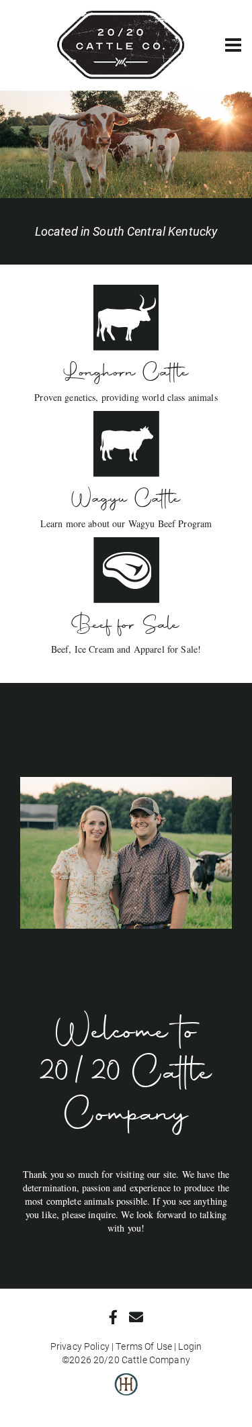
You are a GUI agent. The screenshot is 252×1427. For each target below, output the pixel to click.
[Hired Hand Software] (126, 1393)
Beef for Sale (126, 624)
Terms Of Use (144, 1346)
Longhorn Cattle (126, 372)
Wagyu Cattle (126, 498)
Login (190, 1346)
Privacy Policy (80, 1346)
